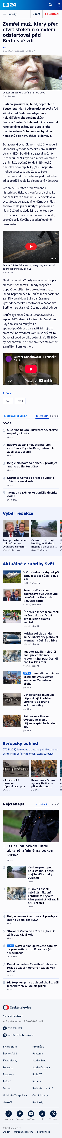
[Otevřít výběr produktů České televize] (58, 5)
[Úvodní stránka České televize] (17, 1007)
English (6, 1131)
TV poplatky (10, 1060)
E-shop (7, 1088)
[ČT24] (9, 5)
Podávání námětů (42, 1088)
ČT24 (20, 401)
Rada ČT (37, 1074)
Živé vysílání (10, 1053)
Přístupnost (43, 1131)
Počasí (7, 1081)
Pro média (38, 1046)
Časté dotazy (40, 1095)
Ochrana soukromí (23, 1131)
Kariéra (36, 1081)
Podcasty (8, 1074)
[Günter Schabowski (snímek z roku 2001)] (31, 72)
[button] (31, 247)
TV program (10, 1046)
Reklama (37, 1053)
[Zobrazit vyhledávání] (50, 5)
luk (4, 47)
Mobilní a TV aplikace (15, 1095)
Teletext (8, 1067)
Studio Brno (39, 1060)
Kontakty (38, 1102)
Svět (8, 401)
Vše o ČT (8, 1102)
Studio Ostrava (41, 1067)
